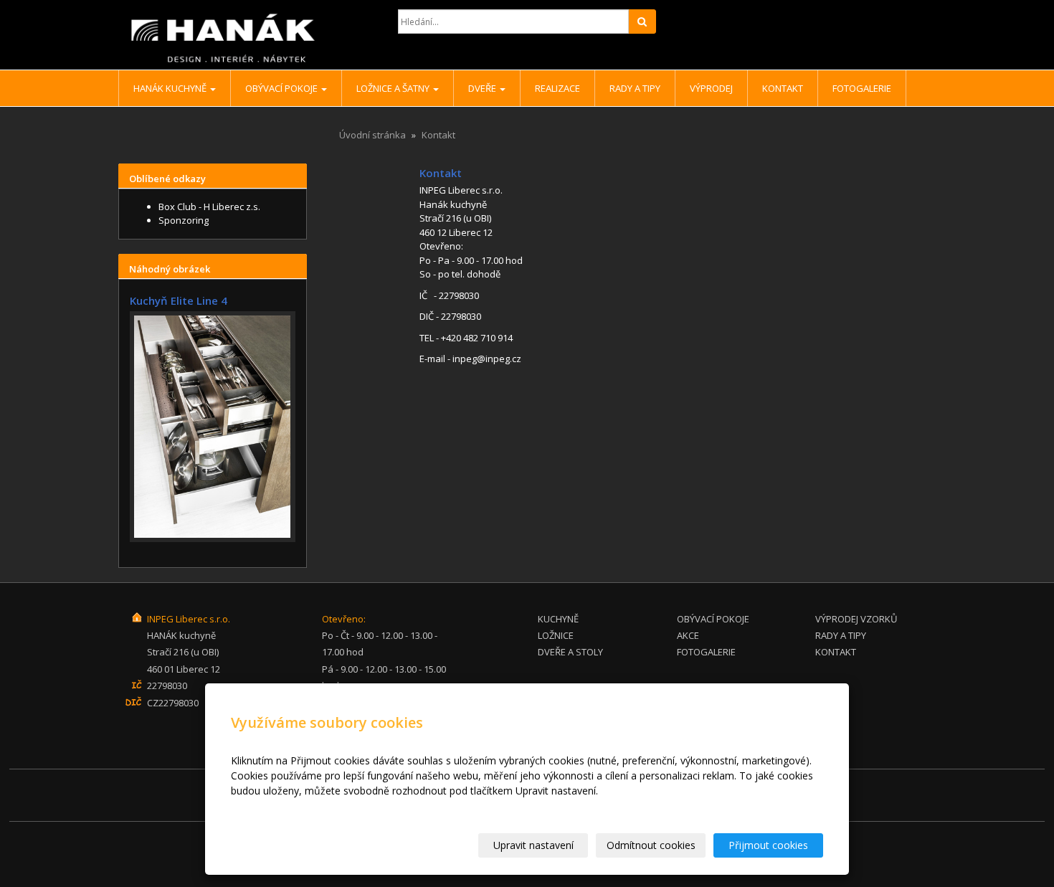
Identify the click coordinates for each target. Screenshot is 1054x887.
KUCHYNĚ (558, 618)
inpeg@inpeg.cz (486, 358)
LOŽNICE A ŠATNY (394, 88)
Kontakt (782, 88)
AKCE (688, 635)
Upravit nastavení (533, 845)
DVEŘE (483, 88)
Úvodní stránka (372, 134)
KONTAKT (835, 651)
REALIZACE (557, 88)
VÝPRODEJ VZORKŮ (856, 618)
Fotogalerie (861, 88)
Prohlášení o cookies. (280, 805)
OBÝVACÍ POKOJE (282, 88)
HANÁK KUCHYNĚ (171, 88)
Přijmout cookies (768, 845)
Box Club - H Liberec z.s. (209, 206)
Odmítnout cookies (651, 845)
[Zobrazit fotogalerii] (212, 426)
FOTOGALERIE (706, 651)
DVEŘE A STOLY (570, 651)
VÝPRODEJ (711, 88)
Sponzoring (183, 220)
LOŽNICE (556, 635)
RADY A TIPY (634, 88)
